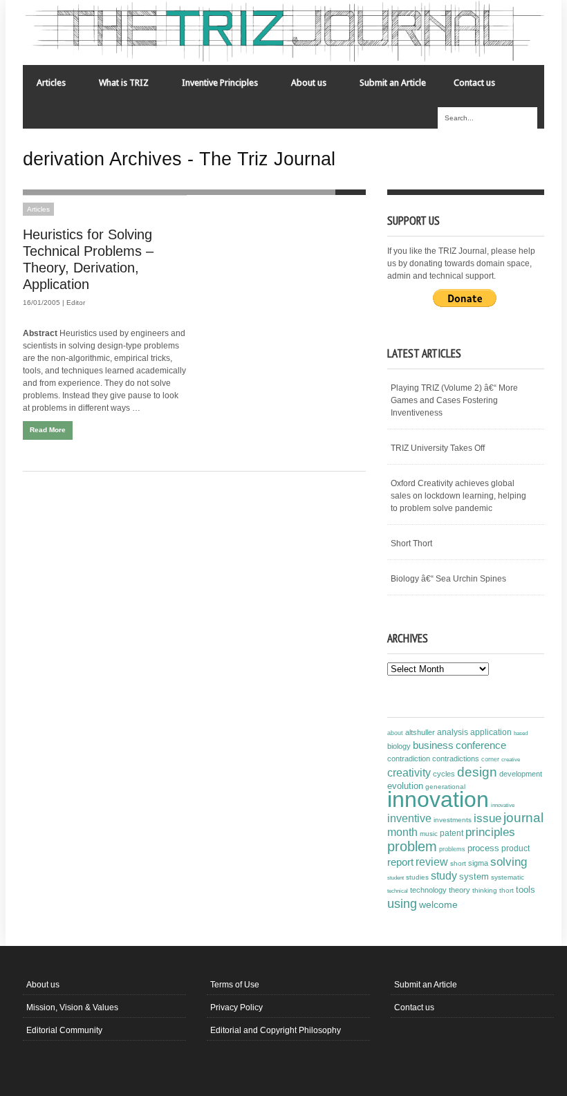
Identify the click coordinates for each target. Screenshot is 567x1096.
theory (459, 890)
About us (301, 86)
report (400, 862)
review (432, 862)
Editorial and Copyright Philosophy (275, 1030)
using (402, 904)
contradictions (455, 758)
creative (510, 759)
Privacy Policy (236, 1007)
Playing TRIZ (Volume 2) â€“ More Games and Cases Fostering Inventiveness (454, 400)
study (444, 876)
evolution (405, 786)
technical (397, 891)
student (395, 877)
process (483, 848)
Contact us (474, 82)
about (395, 733)
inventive (409, 818)
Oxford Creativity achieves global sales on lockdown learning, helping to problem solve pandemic (458, 496)
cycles (444, 774)
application (491, 732)
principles (490, 832)
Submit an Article (393, 82)
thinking (484, 890)
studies (417, 877)
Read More (48, 430)
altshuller (420, 732)
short (458, 863)
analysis (452, 732)
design (477, 771)
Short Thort (411, 543)
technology (428, 890)
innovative (502, 805)
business (433, 745)
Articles (44, 86)
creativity (409, 773)
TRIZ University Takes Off (438, 448)
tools (525, 890)
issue (487, 818)
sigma (478, 863)
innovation (438, 799)
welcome (438, 904)
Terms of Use (234, 985)
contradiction (408, 758)
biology (399, 746)
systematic (507, 877)
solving (508, 862)
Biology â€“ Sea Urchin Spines (448, 579)
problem (412, 846)
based (521, 733)
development (520, 774)
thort (506, 890)
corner (490, 759)
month (402, 832)
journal (523, 817)
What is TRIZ (117, 86)
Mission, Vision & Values (72, 1007)
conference (481, 745)
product (515, 848)
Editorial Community (64, 1030)
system (474, 877)
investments (453, 820)
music (429, 833)
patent (451, 833)
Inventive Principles (213, 86)
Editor (75, 302)
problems (452, 849)
